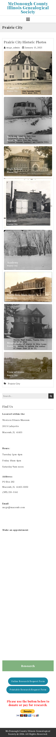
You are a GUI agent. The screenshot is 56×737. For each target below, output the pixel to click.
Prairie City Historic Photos (25, 42)
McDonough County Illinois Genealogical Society (28, 8)
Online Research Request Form (28, 681)
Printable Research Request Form (28, 689)
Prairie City (12, 91)
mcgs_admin (13, 47)
